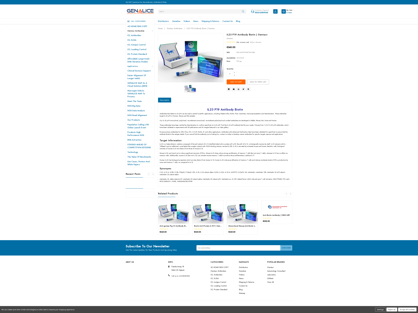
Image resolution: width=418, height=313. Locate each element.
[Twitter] (243, 89)
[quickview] (176, 214)
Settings (380, 309)
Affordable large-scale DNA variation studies (138, 60)
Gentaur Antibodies (135, 31)
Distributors (163, 21)
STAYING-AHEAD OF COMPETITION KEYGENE (139, 146)
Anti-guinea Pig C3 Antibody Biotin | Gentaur (179, 226)
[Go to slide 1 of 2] (148, 174)
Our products (133, 120)
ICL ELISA (131, 40)
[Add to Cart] (170, 214)
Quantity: (230, 69)
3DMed (270, 278)
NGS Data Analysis (136, 110)
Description (164, 100)
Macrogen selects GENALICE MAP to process (136, 93)
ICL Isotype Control (136, 44)
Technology (132, 152)
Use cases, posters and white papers (138, 163)
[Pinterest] (248, 89)
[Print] (238, 89)
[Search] (243, 11)
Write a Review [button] (255, 42)
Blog (238, 21)
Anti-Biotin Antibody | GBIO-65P (276, 215)
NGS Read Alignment (137, 115)
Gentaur (270, 267)
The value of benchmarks (139, 156)
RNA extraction (134, 139)
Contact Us (227, 21)
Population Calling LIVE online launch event (138, 126)
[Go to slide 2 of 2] (286, 193)
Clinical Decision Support (139, 70)
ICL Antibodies (134, 35)
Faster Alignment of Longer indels (136, 77)
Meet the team (134, 101)
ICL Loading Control (136, 49)
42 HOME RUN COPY (137, 26)
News (195, 21)
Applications (132, 66)
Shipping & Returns (210, 21)
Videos (187, 21)
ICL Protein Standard (137, 54)
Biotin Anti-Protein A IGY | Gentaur (209, 226)
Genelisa (176, 21)
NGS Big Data (133, 106)
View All (270, 282)
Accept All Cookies (407, 309)
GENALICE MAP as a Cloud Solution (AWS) (137, 84)
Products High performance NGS (135, 134)
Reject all (391, 309)
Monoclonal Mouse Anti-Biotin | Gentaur (245, 226)
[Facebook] (229, 89)
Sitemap (242, 293)
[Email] (234, 89)
